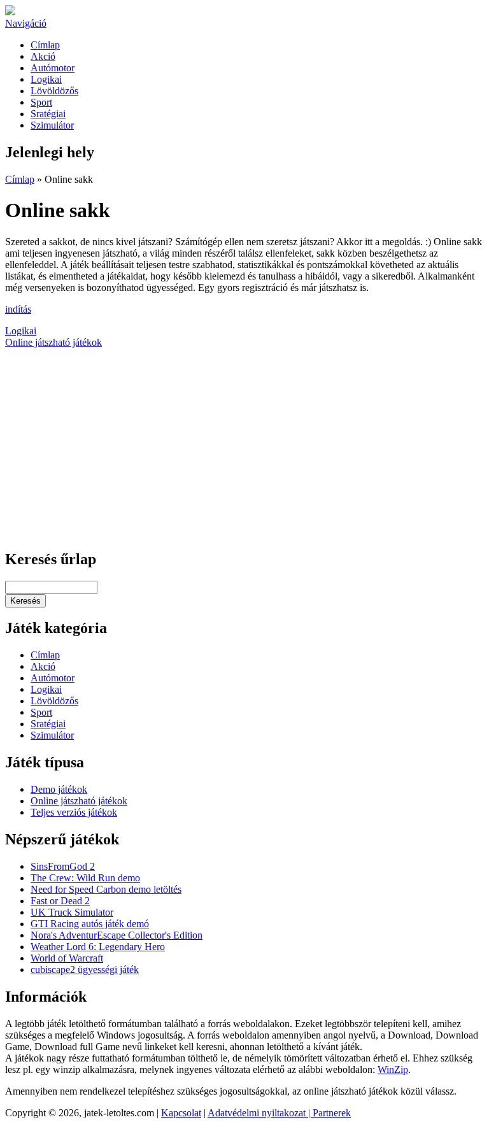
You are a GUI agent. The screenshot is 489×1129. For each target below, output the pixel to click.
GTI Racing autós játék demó (90, 923)
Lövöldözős (54, 90)
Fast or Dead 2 (60, 900)
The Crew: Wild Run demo (85, 877)
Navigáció (25, 23)
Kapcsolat (181, 1112)
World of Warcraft (67, 958)
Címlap (45, 44)
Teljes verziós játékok (74, 812)
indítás (18, 309)
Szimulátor (52, 125)
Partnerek (332, 1112)
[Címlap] (10, 11)
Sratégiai (48, 113)
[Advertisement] (244, 449)
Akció (43, 56)
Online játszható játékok (53, 342)
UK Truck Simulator (72, 912)
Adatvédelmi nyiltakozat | (260, 1112)
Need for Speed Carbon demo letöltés (106, 889)
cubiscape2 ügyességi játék (85, 969)
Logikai (46, 79)
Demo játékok (59, 789)
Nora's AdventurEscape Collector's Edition (116, 935)
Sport (41, 102)
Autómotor (52, 67)
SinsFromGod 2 (63, 866)
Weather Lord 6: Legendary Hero (98, 946)
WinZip (393, 1069)
